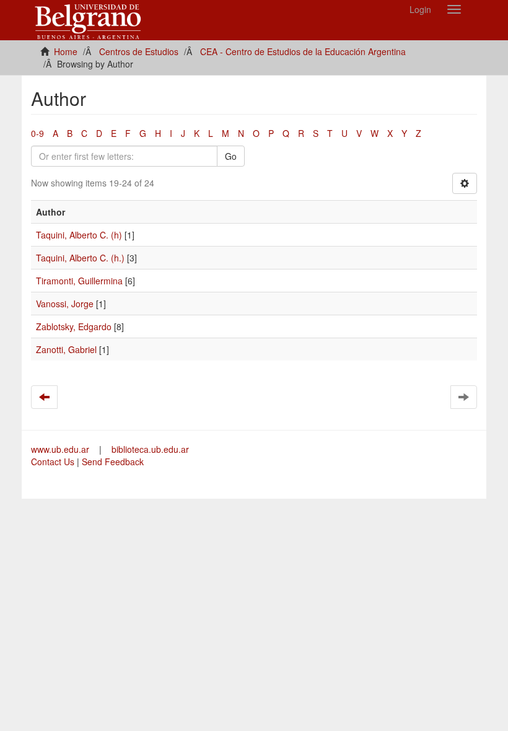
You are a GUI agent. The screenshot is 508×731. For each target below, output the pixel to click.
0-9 (37, 133)
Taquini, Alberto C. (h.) (80, 258)
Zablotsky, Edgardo (74, 326)
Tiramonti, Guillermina (79, 280)
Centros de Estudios (138, 51)
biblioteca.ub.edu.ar (150, 449)
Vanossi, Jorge (65, 303)
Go (231, 156)
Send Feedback (113, 461)
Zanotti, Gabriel (66, 349)
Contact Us (52, 461)
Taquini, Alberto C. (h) (79, 235)
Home (65, 51)
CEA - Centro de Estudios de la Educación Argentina (303, 51)
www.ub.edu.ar (61, 449)
